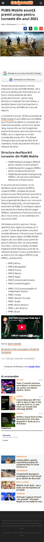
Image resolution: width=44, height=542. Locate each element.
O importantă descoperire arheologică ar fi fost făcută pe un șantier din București (28, 476)
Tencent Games (29, 358)
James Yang (9, 358)
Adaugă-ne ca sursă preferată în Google (24, 73)
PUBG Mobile (7, 119)
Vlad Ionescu (11, 24)
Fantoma (6, 435)
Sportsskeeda (14, 344)
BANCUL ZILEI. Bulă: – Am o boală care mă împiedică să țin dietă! (28, 488)
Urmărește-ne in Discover (24, 80)
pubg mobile (19, 358)
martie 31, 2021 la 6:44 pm (10, 437)
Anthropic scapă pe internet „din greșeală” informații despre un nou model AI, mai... (29, 499)
